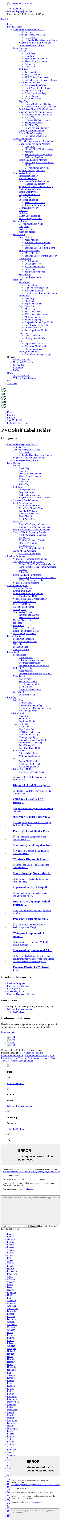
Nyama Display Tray (28, 208)
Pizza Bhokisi (31, 96)
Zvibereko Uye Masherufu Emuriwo (42, 40)
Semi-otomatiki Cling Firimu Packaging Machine (38, 155)
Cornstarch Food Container (31, 130)
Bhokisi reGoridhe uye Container (40, 106)
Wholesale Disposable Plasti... (31, 859)
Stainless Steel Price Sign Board (40, 247)
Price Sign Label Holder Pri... (31, 830)
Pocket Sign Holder (34, 263)
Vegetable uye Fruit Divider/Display (36, 186)
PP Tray (22, 50)
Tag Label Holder (33, 303)
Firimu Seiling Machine (36, 1055)
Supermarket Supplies (23, 173)
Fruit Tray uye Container (18, 986)
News (10, 373)
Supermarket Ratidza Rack (31, 45)
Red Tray (23, 481)
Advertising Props (15, 991)
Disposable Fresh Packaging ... (31, 785)
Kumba (10, 24)
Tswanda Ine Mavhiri (35, 202)
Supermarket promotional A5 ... (32, 950)
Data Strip (29, 298)
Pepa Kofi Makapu (34, 90)
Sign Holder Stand (33, 311)
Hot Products (28, 1052)
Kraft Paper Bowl (33, 98)
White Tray (30, 66)
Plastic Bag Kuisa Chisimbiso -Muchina (37, 577)
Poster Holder (25, 237)
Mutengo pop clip (33, 319)
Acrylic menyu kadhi (35, 266)
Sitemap (40, 1052)
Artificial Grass (26, 32)
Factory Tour (19, 365)
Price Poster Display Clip (36, 325)
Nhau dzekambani (21, 375)
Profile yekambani (21, 359)
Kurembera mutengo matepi (38, 354)
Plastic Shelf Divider (28, 192)
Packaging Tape (26, 229)
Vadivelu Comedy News (24, 378)
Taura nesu (12, 383)
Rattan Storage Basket (29, 216)
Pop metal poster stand (35, 245)
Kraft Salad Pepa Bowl (35, 85)
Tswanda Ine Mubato (35, 205)
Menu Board (25, 258)
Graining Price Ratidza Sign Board (41, 293)
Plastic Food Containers (36, 61)
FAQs (16, 370)
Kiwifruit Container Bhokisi (38, 120)
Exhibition (18, 367)
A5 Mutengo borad (34, 290)
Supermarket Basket (28, 200)
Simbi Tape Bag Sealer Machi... (32, 873)
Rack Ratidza (31, 37)
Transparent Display (28, 176)
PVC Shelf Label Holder (36, 314)
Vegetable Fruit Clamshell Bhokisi (41, 80)
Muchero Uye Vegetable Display (28, 29)
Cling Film (30, 146)
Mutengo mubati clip (34, 317)
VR (9, 381)
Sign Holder (24, 333)
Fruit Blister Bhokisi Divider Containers (37, 109)
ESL (21, 341)
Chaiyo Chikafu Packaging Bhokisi (35, 112)
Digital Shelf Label (34, 343)
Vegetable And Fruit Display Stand (35, 42)
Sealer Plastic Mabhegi (23, 639)
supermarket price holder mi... (31, 816)
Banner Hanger (32, 285)
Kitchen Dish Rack (28, 178)
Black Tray (30, 53)
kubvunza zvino (8, 1032)
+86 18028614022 (15, 8)
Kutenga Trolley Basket (12, 1055)
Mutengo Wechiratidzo (35, 338)
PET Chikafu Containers (36, 77)
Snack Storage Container (30, 218)
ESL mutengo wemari (35, 349)
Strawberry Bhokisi (34, 122)
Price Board (24, 282)
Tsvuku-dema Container (36, 58)
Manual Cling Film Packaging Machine (37, 564)
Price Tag (17, 279)
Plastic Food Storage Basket (26, 631)
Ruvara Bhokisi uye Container (39, 104)
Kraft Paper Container (29, 82)
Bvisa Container (20, 48)
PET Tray (23, 69)
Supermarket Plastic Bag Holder (34, 181)
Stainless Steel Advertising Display (41, 255)
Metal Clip (30, 309)
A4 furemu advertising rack (37, 242)
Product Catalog (14, 26)
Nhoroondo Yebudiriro (23, 362)
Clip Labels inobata (34, 335)
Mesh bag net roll (27, 232)
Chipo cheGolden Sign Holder (39, 322)
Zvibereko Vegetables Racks (32, 34)
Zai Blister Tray (32, 125)
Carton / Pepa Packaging (30, 133)
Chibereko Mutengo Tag (36, 287)
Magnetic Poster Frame (35, 271)
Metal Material (31, 239)
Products (11, 415)
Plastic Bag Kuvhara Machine (33, 160)
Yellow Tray (30, 64)
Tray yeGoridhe (32, 74)
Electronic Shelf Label (35, 346)
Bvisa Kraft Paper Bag (35, 93)
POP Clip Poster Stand (29, 250)
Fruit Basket (24, 213)
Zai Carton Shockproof (35, 136)
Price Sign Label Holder (36, 330)
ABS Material (31, 261)
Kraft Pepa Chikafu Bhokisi (38, 88)
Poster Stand (19, 234)
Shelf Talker (30, 301)
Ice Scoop (23, 210)
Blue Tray (29, 56)
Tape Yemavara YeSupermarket (27, 1058)
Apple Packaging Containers (38, 114)
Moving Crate (25, 197)
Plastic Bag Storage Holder (20, 1060)
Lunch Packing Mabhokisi (37, 128)
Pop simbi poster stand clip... (30, 918)
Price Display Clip (33, 327)
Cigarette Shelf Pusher (29, 194)
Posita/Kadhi (25, 274)
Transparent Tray (33, 72)
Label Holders (31, 269)
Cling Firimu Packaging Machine (34, 144)
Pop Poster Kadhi (33, 277)
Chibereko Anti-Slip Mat (30, 189)
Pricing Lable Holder (29, 351)
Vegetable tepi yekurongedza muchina (36, 141)
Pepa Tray (23, 101)
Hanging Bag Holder (35, 184)
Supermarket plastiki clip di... (31, 887)
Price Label (24, 295)
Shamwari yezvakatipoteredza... (32, 845)
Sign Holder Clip (27, 306)
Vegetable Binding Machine (32, 170)
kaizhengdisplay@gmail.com (20, 11)
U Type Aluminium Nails (37, 168)
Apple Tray (30, 117)
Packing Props (20, 221)
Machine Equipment (22, 138)
